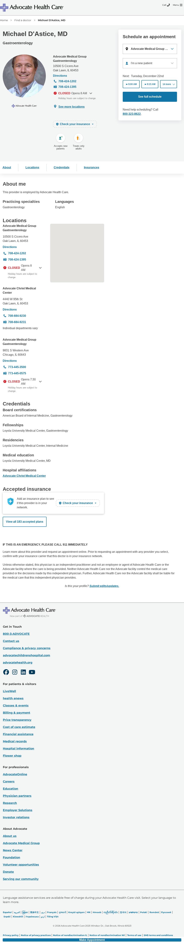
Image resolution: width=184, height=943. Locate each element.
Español (7, 912)
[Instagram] (15, 672)
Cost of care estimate (19, 727)
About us (10, 836)
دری (43, 912)
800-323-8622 (132, 113)
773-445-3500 (17, 367)
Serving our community (21, 879)
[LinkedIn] (23, 672)
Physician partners (17, 796)
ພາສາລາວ (133, 912)
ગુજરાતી (62, 912)
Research (10, 803)
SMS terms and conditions (158, 935)
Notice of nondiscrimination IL (70, 935)
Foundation (11, 857)
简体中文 (34, 912)
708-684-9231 (17, 322)
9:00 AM (132, 84)
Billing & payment (16, 712)
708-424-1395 (67, 86)
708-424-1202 (67, 81)
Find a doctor (22, 20)
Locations (32, 167)
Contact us (11, 641)
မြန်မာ (25, 912)
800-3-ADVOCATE (16, 634)
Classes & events (16, 705)
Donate (8, 871)
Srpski (7, 916)
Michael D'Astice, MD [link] (51, 20)
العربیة (17, 912)
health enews (13, 698)
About (7, 167)
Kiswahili (18, 916)
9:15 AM (151, 84)
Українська (32, 916)
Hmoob (97, 912)
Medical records (15, 741)
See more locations (71, 106)
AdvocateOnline (15, 774)
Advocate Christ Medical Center (19, 290)
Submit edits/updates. (104, 586)
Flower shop (12, 755)
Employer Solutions (17, 810)
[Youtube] (32, 672)
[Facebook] (6, 672)
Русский (166, 912)
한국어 (123, 912)
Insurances (91, 167)
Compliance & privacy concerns (26, 648)
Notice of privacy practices (36, 935)
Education (10, 788)
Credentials (61, 167)
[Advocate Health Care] (32, 7)
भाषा (88, 912)
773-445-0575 (17, 373)
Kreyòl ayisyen (76, 912)
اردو (43, 916)
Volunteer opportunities (21, 864)
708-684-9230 (17, 315)
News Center (12, 850)
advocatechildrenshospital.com (26, 655)
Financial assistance (18, 734)
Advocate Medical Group (21, 843)
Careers (9, 781)
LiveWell (9, 691)
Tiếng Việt (52, 916)
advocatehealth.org (17, 662)
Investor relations (16, 817)
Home (4, 20)
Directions (60, 75)
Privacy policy (11, 935)
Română (154, 912)
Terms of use (134, 935)
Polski (143, 912)
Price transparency (17, 720)
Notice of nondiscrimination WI (107, 935)
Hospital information (18, 748)
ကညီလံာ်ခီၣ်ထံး (111, 912)
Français (51, 912)
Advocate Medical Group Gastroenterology (70, 58)
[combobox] (150, 63)
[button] (150, 49)
